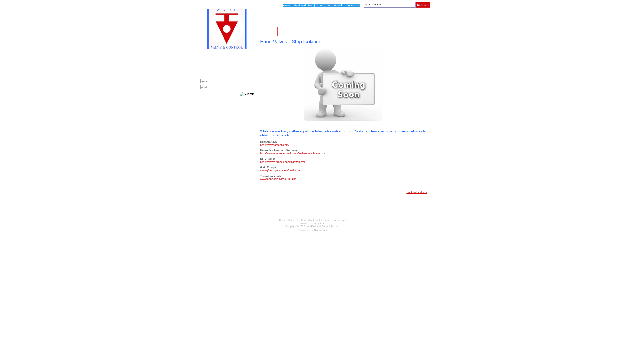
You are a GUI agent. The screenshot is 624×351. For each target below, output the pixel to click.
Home (267, 31)
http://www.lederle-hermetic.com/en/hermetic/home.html (292, 153)
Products (319, 31)
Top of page (340, 220)
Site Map (307, 220)
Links (343, 31)
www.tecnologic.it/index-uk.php (278, 178)
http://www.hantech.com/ (274, 144)
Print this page (323, 220)
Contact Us (369, 31)
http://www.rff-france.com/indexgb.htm (282, 161)
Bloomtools (320, 230)
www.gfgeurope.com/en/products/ (280, 170)
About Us (291, 31)
